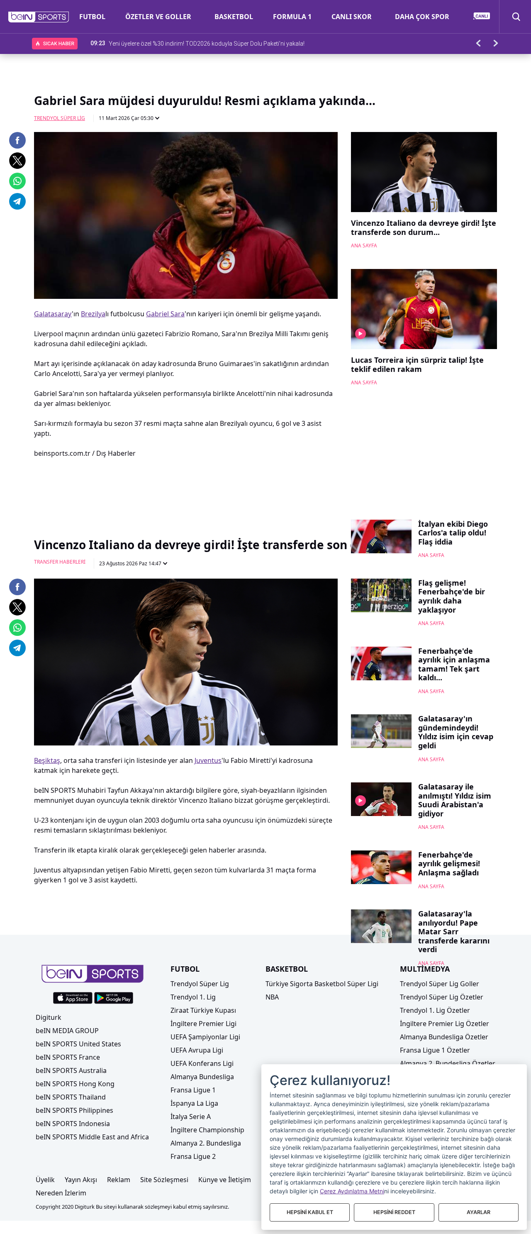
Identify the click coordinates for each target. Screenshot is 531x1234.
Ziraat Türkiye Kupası (203, 1010)
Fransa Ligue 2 (193, 1156)
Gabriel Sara (165, 313)
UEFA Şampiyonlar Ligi (205, 1036)
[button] (38, 17)
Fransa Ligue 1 (193, 1090)
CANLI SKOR (351, 16)
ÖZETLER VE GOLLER (158, 16)
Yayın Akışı (81, 1179)
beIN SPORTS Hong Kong (75, 1083)
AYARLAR (478, 1212)
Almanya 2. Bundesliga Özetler (447, 1063)
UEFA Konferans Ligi (202, 1063)
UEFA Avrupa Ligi (197, 1050)
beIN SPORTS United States (78, 1043)
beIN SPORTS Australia (71, 1070)
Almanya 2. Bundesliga (206, 1143)
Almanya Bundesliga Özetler (444, 1036)
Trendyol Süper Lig (59, 118)
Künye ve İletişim (224, 1179)
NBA (272, 997)
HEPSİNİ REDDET (394, 1212)
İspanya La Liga (194, 1103)
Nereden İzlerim (61, 1192)
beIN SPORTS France (68, 1057)
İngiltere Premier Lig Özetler (444, 1023)
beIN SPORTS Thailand (71, 1097)
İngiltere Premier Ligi (203, 1023)
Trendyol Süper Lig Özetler (441, 997)
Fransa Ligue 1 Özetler (435, 1050)
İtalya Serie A (191, 1116)
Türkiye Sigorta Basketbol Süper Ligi (322, 983)
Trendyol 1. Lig (193, 997)
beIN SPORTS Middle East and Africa (92, 1136)
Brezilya (93, 313)
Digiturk (48, 1017)
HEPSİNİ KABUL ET (310, 1212)
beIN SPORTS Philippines (74, 1110)
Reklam (118, 1179)
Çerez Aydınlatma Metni (352, 1191)
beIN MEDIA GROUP (67, 1030)
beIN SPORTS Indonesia (73, 1123)
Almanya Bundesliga (202, 1076)
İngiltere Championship (207, 1129)
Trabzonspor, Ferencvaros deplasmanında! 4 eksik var (179, 43)
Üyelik (45, 1179)
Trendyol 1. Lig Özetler (435, 1010)
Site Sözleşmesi (164, 1179)
